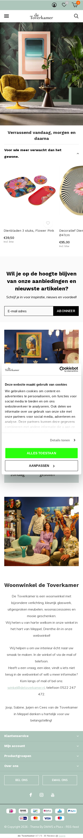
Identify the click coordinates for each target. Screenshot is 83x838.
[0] (74, 5)
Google (62, 835)
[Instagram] (41, 795)
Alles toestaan (41, 453)
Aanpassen (39, 465)
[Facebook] (31, 795)
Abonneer (66, 311)
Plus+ (59, 826)
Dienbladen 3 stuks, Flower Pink (29, 231)
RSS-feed (72, 826)
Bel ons (21, 780)
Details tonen (60, 440)
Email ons (60, 780)
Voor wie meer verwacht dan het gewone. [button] (33, 153)
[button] (6, 16)
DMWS (48, 826)
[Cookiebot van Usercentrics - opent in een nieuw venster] (59, 369)
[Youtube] (52, 795)
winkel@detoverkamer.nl (26, 687)
